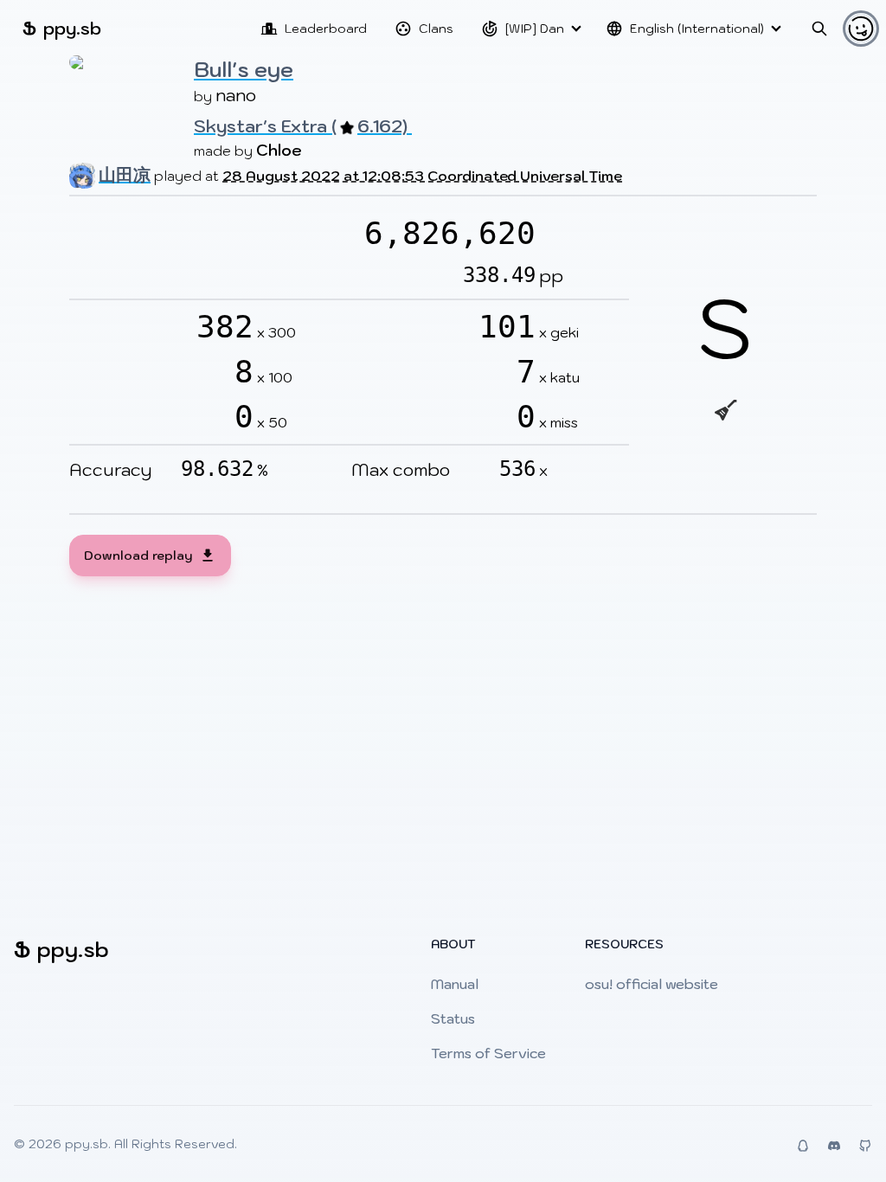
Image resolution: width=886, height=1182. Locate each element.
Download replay (138, 555)
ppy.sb (61, 28)
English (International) (697, 28)
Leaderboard (326, 28)
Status (453, 1018)
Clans (436, 28)
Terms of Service (488, 1053)
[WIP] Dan (534, 28)
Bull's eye (243, 69)
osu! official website (651, 983)
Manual (454, 983)
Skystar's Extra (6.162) (303, 126)
